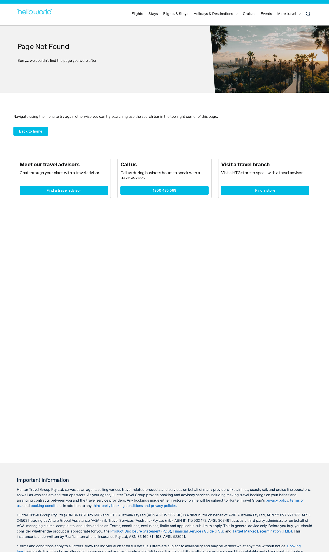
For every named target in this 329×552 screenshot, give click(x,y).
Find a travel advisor (64, 190)
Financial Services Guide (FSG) (198, 531)
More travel (286, 14)
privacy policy (277, 500)
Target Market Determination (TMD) (262, 531)
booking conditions (46, 506)
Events (266, 14)
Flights (137, 14)
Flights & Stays (175, 14)
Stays (153, 14)
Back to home (30, 131)
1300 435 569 (164, 190)
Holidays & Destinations (213, 14)
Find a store (265, 190)
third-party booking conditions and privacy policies (134, 506)
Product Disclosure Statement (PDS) (140, 531)
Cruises (249, 14)
